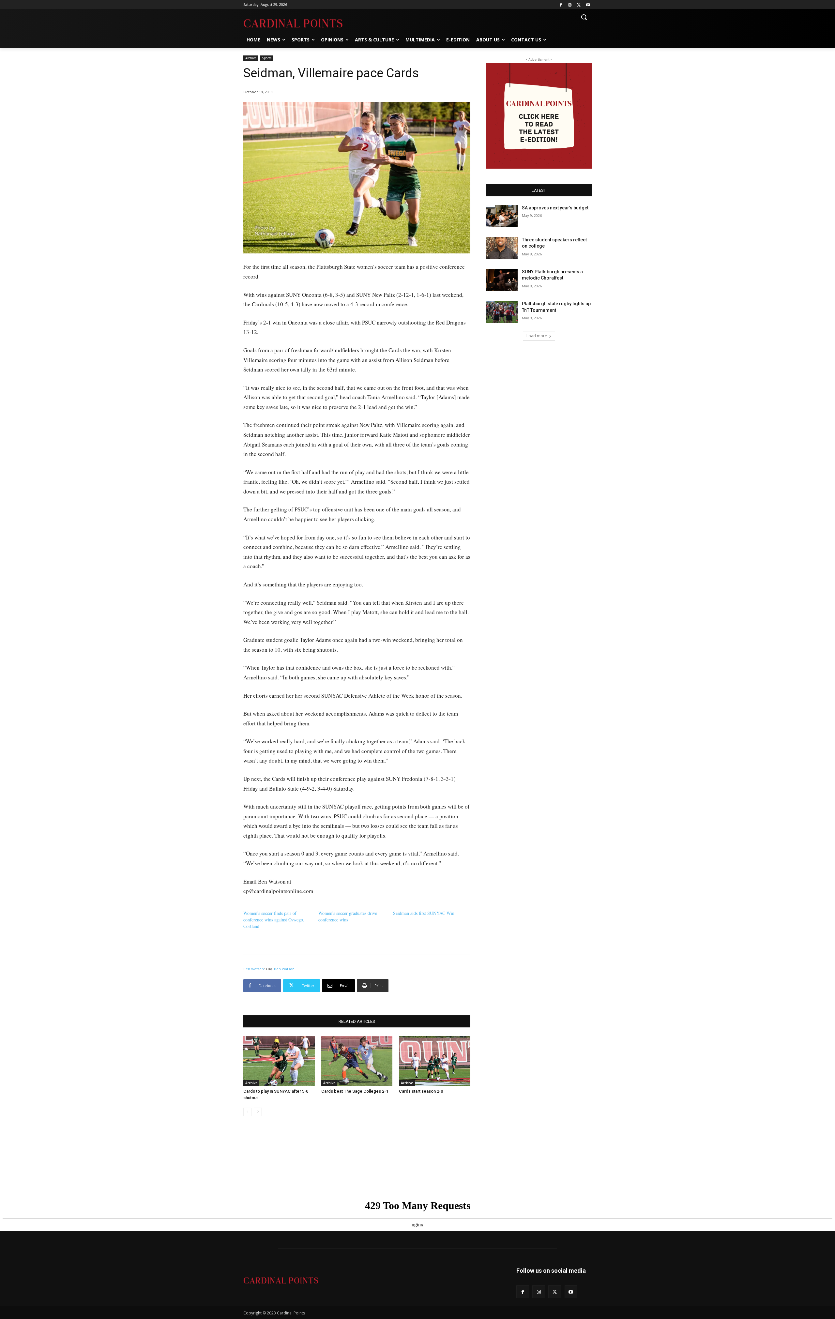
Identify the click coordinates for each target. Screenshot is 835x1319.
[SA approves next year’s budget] (502, 216)
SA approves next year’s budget (555, 207)
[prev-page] (247, 1112)
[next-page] (258, 1112)
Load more (536, 336)
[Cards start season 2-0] (434, 1061)
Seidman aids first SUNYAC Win (423, 913)
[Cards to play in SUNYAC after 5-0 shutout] (279, 1061)
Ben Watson (253, 968)
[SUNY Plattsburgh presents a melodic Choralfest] (502, 280)
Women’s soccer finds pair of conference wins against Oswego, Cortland (273, 919)
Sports (266, 58)
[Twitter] (579, 4)
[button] (584, 17)
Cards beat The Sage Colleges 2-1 (354, 1091)
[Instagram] (570, 4)
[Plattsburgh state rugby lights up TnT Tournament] (502, 312)
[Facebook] (561, 4)
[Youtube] (588, 4)
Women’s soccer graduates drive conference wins (347, 916)
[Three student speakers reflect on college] (502, 248)
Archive (250, 58)
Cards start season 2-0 (421, 1091)
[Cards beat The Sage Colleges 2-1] (357, 1061)
